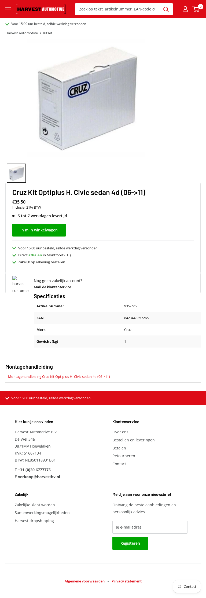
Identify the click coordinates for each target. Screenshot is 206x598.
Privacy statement (127, 581)
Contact (119, 463)
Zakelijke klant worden (35, 504)
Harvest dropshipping (34, 520)
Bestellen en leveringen (133, 439)
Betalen (119, 448)
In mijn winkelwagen (39, 229)
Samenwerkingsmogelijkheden (42, 512)
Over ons (120, 431)
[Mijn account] (185, 9)
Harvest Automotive (21, 33)
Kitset (47, 33)
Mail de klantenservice (52, 287)
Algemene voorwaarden (85, 581)
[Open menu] (8, 9)
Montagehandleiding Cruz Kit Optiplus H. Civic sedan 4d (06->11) (59, 376)
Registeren (130, 543)
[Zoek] (166, 9)
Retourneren (123, 455)
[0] (196, 9)
